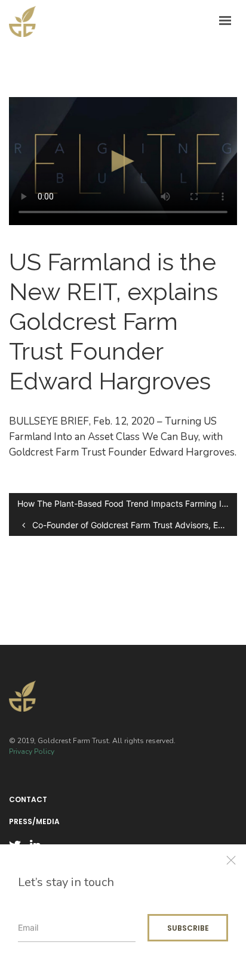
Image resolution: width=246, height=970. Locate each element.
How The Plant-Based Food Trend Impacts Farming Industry (127, 503)
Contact (28, 800)
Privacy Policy (31, 751)
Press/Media (34, 822)
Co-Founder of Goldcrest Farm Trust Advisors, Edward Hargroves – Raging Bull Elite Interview (133, 525)
